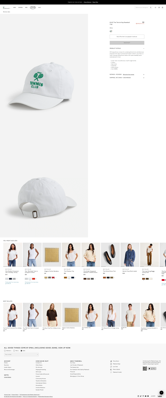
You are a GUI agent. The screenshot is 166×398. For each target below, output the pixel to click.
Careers (38, 376)
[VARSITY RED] (163, 280)
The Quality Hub (74, 367)
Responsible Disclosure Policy (45, 396)
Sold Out (127, 42)
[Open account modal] (159, 7)
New (14, 7)
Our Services (39, 367)
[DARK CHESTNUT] (85, 279)
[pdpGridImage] (44, 69)
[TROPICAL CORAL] (53, 277)
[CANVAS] (150, 279)
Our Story (72, 362)
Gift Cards (38, 371)
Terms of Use (7, 394)
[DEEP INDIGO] (10, 279)
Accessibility (39, 385)
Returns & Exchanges (9, 369)
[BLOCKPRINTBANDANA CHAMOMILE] (45, 277)
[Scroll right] (17, 279)
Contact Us (39, 362)
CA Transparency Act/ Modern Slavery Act (29, 394)
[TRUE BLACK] (108, 277)
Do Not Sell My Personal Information (13, 396)
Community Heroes (41, 378)
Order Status (39, 365)
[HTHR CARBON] (92, 279)
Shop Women (87, 2)
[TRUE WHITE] (69, 277)
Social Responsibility (75, 374)
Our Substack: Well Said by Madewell (79, 369)
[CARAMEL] (104, 277)
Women (20, 7)
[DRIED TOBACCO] (143, 279)
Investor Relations (40, 387)
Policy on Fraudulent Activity (30, 396)
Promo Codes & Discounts (42, 374)
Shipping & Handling (41, 369)
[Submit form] (37, 355)
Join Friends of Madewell (76, 365)
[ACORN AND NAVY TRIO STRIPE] (88, 279)
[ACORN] (65, 277)
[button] (20, 244)
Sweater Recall (39, 389)
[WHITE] (14, 279)
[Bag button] (162, 7)
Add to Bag (52, 281)
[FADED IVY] (147, 279)
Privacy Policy (15, 394)
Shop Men (95, 2)
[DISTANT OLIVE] (111, 277)
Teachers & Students (41, 380)
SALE (39, 7)
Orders (6, 362)
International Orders (41, 383)
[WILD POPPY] (33, 279)
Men (26, 7)
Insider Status (7, 367)
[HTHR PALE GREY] (6, 279)
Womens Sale (6, 11)
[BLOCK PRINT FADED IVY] (49, 277)
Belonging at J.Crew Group (77, 376)
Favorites (6, 365)
